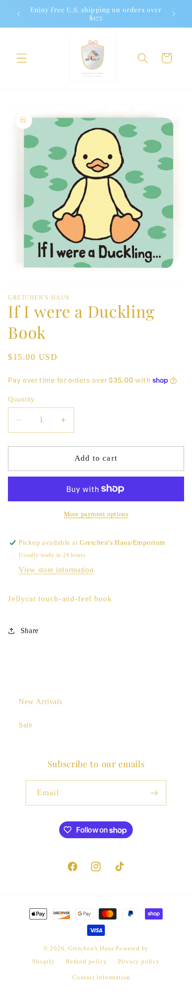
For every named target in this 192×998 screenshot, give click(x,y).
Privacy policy (139, 961)
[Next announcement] (174, 13)
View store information (56, 570)
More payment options (96, 514)
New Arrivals (40, 702)
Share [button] (30, 630)
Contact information (101, 977)
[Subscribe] (154, 793)
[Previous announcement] (18, 13)
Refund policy (86, 961)
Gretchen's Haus (92, 948)
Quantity (21, 399)
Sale (26, 725)
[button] (22, 58)
